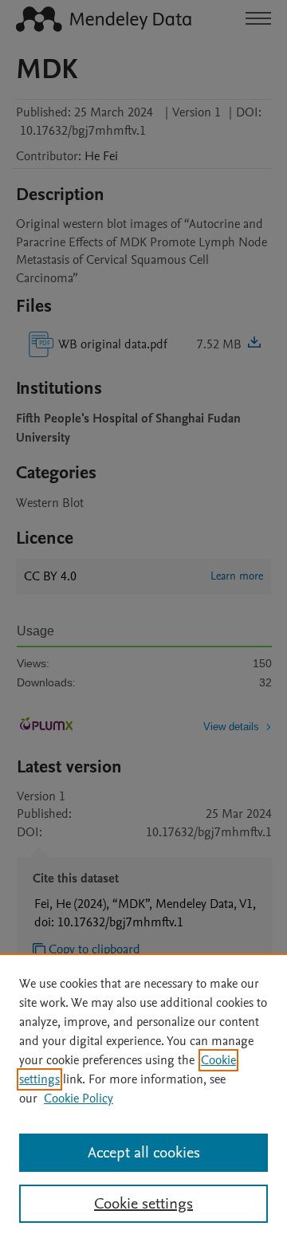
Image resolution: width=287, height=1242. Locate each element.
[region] (143, 1097)
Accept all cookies (144, 1152)
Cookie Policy (78, 1098)
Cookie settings (143, 1203)
